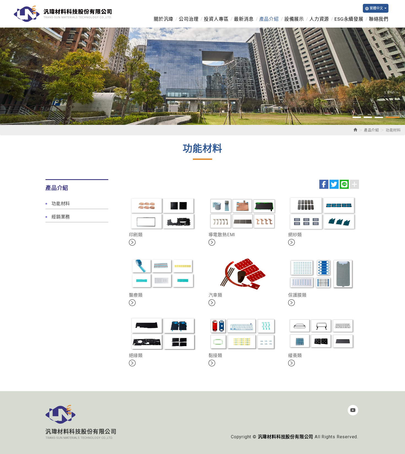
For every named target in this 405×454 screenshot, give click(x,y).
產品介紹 (371, 130)
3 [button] (379, 117)
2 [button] (368, 117)
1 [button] (357, 117)
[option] (202, 76)
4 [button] (392, 117)
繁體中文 (374, 8)
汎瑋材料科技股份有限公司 (63, 14)
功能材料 (61, 203)
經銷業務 (61, 216)
